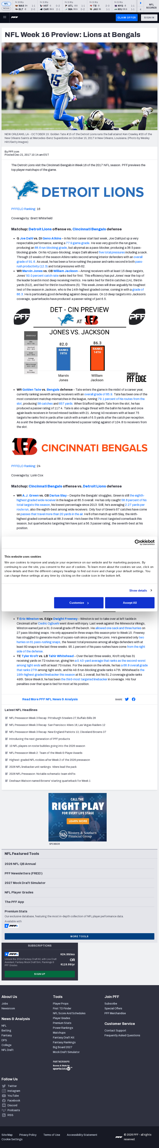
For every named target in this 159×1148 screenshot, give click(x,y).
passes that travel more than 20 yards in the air (52, 514)
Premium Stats (62, 1023)
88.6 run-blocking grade (51, 247)
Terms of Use (51, 1134)
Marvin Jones (32, 271)
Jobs (5, 1003)
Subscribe (111, 1003)
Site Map (7, 1134)
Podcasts (14, 1110)
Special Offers (113, 1008)
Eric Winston (29, 618)
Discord (12, 1105)
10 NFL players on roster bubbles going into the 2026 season (47, 746)
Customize (76, 602)
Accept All (130, 602)
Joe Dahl (26, 238)
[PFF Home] (14, 18)
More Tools (79, 936)
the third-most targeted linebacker (84, 679)
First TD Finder (62, 1008)
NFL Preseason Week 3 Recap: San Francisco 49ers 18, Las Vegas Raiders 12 (57, 725)
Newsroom (8, 1008)
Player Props (60, 1003)
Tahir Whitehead (61, 656)
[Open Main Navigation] (5, 18)
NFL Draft (8, 1050)
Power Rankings (63, 1027)
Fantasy (7, 1035)
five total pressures (112, 252)
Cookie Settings (12, 1139)
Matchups (59, 1032)
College (6, 1045)
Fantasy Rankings (64, 1042)
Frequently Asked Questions (122, 1035)
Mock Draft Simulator (66, 1052)
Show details (138, 590)
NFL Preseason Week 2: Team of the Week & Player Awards (46, 753)
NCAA (6, 8)
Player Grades (61, 1018)
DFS (4, 1040)
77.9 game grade (77, 243)
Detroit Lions (40, 229)
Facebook (14, 1100)
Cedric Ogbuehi (48, 623)
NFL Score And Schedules (69, 1013)
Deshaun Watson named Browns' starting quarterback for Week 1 (50, 780)
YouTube (13, 1095)
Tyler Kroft (30, 656)
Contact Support (115, 1030)
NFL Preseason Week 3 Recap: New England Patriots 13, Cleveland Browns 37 (57, 732)
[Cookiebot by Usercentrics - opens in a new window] (138, 542)
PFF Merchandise (115, 1013)
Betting (6, 1030)
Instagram (14, 1090)
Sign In (149, 17)
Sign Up (39, 974)
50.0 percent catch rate (42, 275)
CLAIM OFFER (127, 17)
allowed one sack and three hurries (118, 628)
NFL (6, 4)
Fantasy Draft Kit (63, 1037)
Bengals (53, 389)
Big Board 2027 (62, 1047)
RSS (10, 1115)
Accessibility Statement (82, 1134)
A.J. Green (30, 495)
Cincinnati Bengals (89, 229)
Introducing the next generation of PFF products (39, 739)
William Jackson (65, 271)
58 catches (45, 403)
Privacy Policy (27, 1134)
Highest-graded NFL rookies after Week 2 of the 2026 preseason (50, 759)
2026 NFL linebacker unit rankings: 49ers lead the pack (43, 766)
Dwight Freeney (65, 618)
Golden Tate (31, 389)
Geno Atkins (51, 238)
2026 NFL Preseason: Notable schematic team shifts (42, 773)
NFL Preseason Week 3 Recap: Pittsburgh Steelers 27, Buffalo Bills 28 (52, 718)
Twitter (12, 1086)
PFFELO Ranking (23, 209)
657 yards (66, 403)
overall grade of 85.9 (98, 394)
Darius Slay (58, 495)
